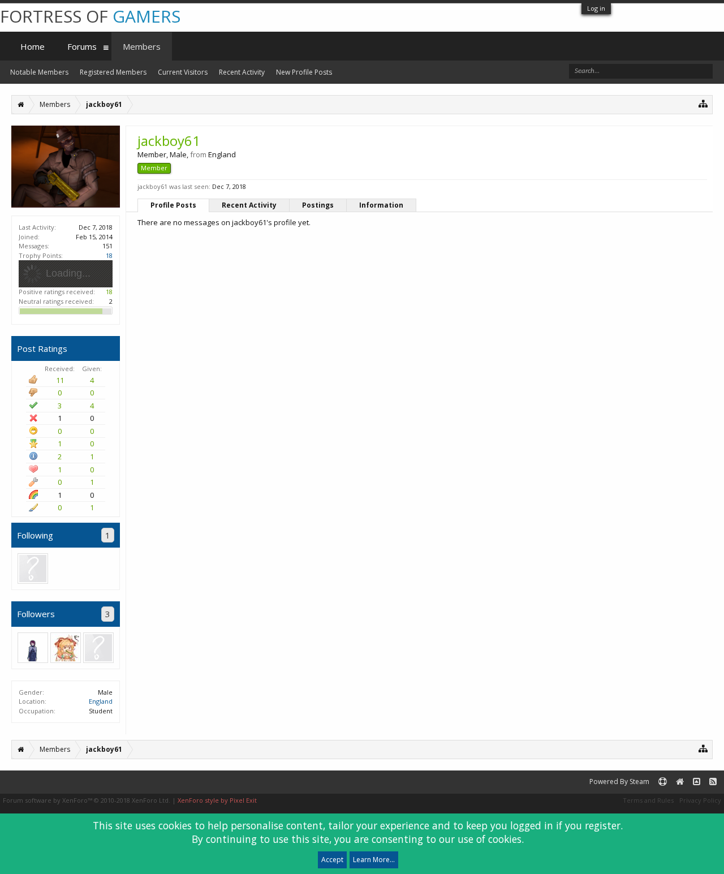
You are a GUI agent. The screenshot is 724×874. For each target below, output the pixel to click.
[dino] (65, 647)
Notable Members (39, 72)
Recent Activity (249, 205)
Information (381, 205)
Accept (332, 859)
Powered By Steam (619, 781)
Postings (318, 205)
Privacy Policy (700, 800)
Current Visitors (183, 72)
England (101, 701)
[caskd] (33, 647)
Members (142, 46)
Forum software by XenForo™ (86, 800)
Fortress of (90, 16)
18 (109, 255)
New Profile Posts (304, 72)
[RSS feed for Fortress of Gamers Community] (713, 782)
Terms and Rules (648, 800)
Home (32, 46)
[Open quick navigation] (703, 103)
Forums (82, 46)
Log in (596, 8)
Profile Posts (173, 205)
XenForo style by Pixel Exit (217, 800)
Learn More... (374, 859)
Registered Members (113, 72)
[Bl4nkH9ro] (33, 568)
